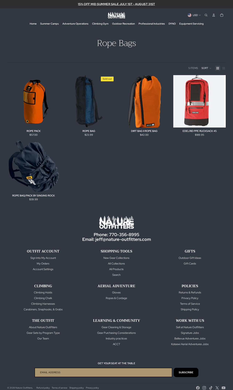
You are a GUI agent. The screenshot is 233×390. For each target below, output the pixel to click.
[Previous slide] (178, 101)
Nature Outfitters (23, 387)
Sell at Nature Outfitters (190, 327)
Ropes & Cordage (116, 298)
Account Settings (43, 269)
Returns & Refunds (190, 292)
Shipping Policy (190, 309)
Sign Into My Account (43, 258)
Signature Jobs (190, 333)
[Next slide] (220, 101)
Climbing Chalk (43, 298)
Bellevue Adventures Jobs (190, 338)
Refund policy (43, 387)
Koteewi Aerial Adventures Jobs (190, 344)
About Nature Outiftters (43, 327)
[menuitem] (33, 24)
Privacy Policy (189, 298)
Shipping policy (76, 387)
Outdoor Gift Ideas (190, 258)
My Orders (43, 263)
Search (116, 275)
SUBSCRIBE (186, 372)
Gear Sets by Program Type (43, 333)
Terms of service (59, 387)
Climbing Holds (43, 292)
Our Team (43, 338)
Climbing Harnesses (43, 304)
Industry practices (116, 338)
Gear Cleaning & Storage (116, 327)
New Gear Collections (116, 258)
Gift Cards (190, 263)
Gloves (116, 292)
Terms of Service (190, 304)
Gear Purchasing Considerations (116, 333)
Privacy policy (92, 387)
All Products (116, 269)
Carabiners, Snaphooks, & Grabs (43, 309)
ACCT (116, 344)
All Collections (116, 263)
